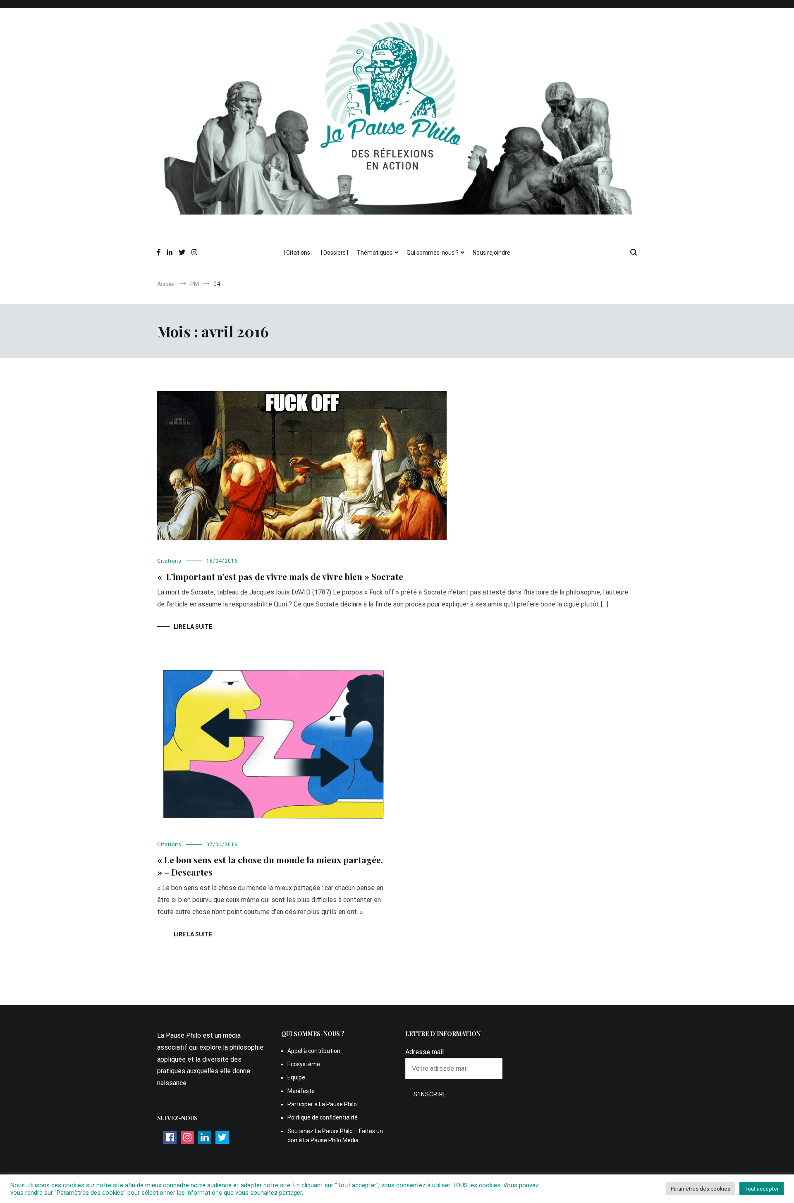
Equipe (296, 1077)
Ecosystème (303, 1064)
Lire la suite (193, 626)
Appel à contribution (313, 1051)
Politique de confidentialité (322, 1117)
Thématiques (374, 252)
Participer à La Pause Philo (322, 1104)
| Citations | (298, 252)
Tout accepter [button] (761, 1189)
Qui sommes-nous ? (433, 252)
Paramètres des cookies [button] (700, 1189)
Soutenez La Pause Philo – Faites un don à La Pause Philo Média (335, 1135)
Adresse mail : (426, 1052)
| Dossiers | (334, 252)
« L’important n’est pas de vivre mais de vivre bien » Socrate (280, 576)
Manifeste (301, 1091)
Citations (169, 561)
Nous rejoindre (491, 252)
